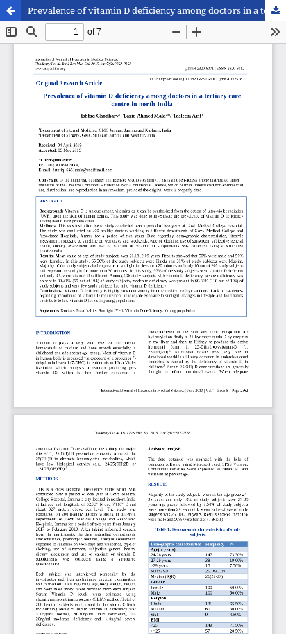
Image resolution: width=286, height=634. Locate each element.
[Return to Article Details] (10, 10)
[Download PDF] (275, 10)
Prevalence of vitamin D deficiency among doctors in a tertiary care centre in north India (157, 10)
